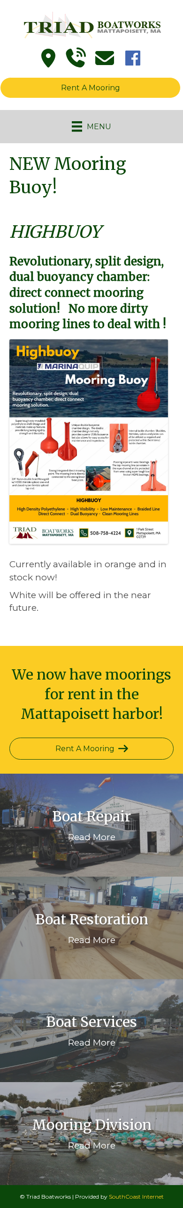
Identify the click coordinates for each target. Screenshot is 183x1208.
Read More (91, 837)
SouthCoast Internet (136, 1196)
